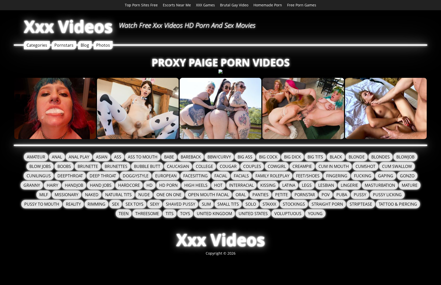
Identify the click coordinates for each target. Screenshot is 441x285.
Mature (410, 185)
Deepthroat (70, 176)
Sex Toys (134, 204)
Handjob (74, 185)
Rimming (96, 204)
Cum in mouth (333, 166)
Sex (115, 204)
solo (251, 204)
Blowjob (405, 157)
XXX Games (205, 5)
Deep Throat (103, 176)
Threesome (147, 213)
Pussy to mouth (41, 204)
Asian (101, 157)
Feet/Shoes (308, 176)
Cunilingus (39, 176)
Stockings (294, 204)
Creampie (302, 166)
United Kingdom (214, 213)
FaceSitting (195, 176)
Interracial (241, 185)
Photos (103, 45)
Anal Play (79, 157)
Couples (252, 166)
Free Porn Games (301, 5)
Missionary (66, 194)
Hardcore (129, 185)
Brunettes (116, 166)
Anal (57, 157)
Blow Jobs (40, 166)
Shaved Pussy (180, 204)
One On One (168, 194)
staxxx (269, 204)
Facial (220, 176)
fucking (362, 176)
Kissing (268, 185)
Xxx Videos (68, 26)
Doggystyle (136, 176)
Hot (218, 185)
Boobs (64, 166)
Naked (92, 194)
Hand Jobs (101, 185)
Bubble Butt (147, 166)
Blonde (357, 157)
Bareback (191, 157)
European (166, 176)
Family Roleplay (272, 176)
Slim (206, 204)
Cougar (228, 166)
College (204, 166)
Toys (185, 213)
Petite (281, 194)
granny (31, 185)
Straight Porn (327, 204)
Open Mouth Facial (208, 194)
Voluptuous (287, 213)
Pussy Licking (387, 194)
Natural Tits (118, 194)
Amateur (36, 157)
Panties (260, 194)
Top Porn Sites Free (141, 5)
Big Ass (245, 157)
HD (149, 185)
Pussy (360, 194)
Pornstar (305, 194)
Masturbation (380, 185)
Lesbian (326, 185)
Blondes (380, 157)
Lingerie (349, 185)
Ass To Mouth (142, 157)
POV (326, 194)
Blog (85, 45)
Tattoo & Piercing (398, 204)
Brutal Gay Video (234, 5)
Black (336, 157)
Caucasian (178, 166)
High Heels (195, 185)
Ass (117, 157)
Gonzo (407, 176)
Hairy (52, 185)
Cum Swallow (397, 166)
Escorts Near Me (177, 5)
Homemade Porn (267, 5)
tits (170, 213)
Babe (169, 157)
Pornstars (64, 45)
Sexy (154, 204)
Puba (341, 194)
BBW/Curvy (219, 157)
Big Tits (315, 157)
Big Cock (268, 157)
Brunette (88, 166)
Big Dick (292, 157)
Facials (241, 176)
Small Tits (228, 204)
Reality (73, 204)
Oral (241, 194)
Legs (307, 185)
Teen (124, 213)
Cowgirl (277, 166)
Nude (144, 194)
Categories (37, 45)
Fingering (336, 176)
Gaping (385, 176)
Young (315, 213)
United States (253, 213)
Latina (288, 185)
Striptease (361, 204)
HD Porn (168, 185)
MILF (43, 194)
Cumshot (365, 166)
